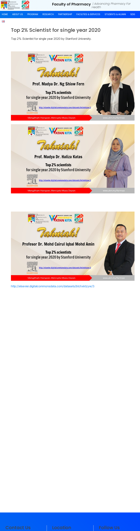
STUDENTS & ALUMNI (115, 14)
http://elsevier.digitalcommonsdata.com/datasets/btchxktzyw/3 (52, 286)
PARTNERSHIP (65, 14)
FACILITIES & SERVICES (88, 14)
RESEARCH (48, 14)
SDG (132, 14)
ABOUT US (17, 14)
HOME (5, 14)
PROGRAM (32, 14)
